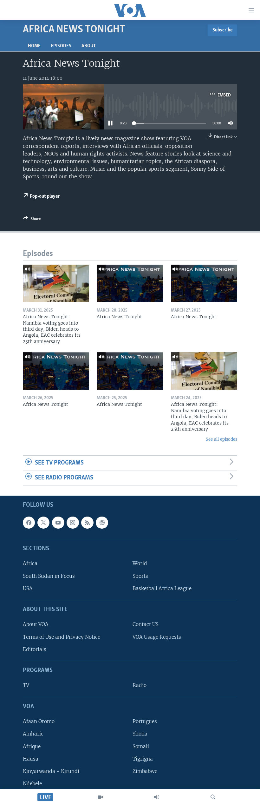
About (88, 46)
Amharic (33, 734)
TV (26, 686)
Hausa (30, 759)
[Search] (213, 797)
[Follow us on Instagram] (73, 523)
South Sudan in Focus (49, 576)
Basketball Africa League (162, 588)
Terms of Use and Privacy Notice (61, 637)
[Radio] (156, 797)
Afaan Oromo (39, 722)
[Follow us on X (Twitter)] (43, 523)
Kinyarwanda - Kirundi (51, 771)
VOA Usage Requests (157, 637)
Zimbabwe (145, 771)
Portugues (145, 722)
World (140, 564)
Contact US (146, 625)
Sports (140, 576)
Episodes (61, 46)
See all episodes (221, 439)
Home (34, 46)
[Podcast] (102, 523)
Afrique (32, 746)
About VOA (36, 625)
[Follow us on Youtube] (58, 523)
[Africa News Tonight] (130, 283)
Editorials (34, 649)
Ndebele (32, 784)
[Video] (100, 797)
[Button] (32, 220)
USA (28, 588)
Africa (30, 564)
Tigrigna (143, 759)
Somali (141, 746)
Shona (140, 734)
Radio (139, 686)
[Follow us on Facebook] (29, 523)
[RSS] (87, 523)
